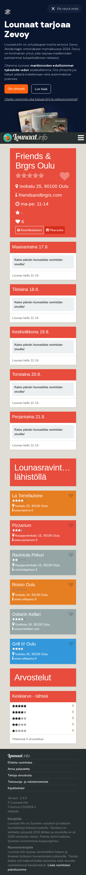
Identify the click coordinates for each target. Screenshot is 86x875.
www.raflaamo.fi (25, 599)
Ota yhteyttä (16, 88)
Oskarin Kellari (26, 614)
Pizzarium (21, 525)
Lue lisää (41, 89)
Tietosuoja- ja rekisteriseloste (28, 781)
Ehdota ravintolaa (20, 762)
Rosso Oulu (23, 584)
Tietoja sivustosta (20, 775)
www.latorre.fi (23, 510)
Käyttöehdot (16, 788)
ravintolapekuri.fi (25, 569)
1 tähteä (18, 175)
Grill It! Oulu (24, 643)
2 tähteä (21, 175)
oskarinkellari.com (26, 629)
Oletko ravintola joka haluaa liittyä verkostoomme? (41, 99)
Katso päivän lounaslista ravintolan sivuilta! (38, 262)
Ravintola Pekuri (28, 555)
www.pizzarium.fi (25, 540)
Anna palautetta (19, 769)
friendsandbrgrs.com (40, 195)
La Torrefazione (27, 495)
